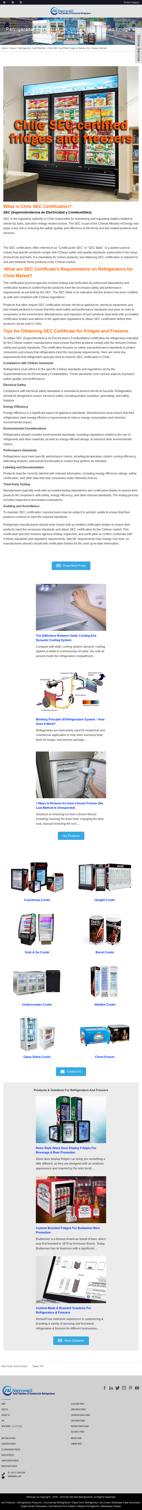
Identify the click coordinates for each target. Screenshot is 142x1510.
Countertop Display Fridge (80, 1415)
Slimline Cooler (105, 1004)
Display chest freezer (9, 1466)
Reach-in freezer (7, 1455)
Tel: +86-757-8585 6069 (16, 1473)
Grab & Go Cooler (37, 952)
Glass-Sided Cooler (37, 1056)
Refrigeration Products (29, 1502)
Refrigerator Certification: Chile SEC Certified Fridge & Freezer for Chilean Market (62, 48)
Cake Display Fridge (78, 1421)
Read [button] (74, 565)
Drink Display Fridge (78, 1410)
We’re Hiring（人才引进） (12, 1426)
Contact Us (5, 1415)
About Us (4, 1410)
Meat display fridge (8, 1438)
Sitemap (30, 1497)
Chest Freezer (105, 1056)
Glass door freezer (8, 1444)
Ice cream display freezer (10, 1450)
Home (4, 48)
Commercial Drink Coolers (62, 1506)
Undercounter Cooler (37, 1004)
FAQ (2, 1421)
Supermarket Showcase (34, 1506)
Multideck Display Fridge (80, 1426)
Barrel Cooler (105, 952)
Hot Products (8, 1502)
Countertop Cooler (37, 900)
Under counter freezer (9, 1461)
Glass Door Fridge (77, 1404)
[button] (71, 836)
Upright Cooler (104, 900)
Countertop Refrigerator (56, 1502)
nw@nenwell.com (14, 1476)
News (13, 48)
